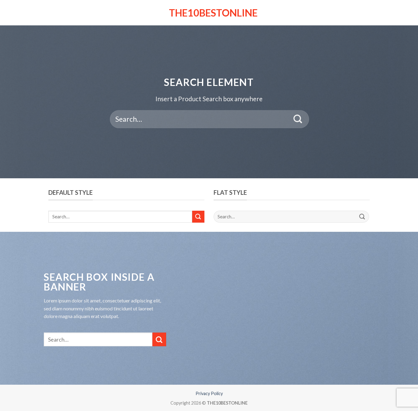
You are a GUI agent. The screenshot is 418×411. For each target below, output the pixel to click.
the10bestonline (209, 13)
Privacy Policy (209, 393)
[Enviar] (298, 119)
